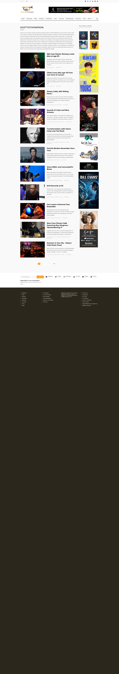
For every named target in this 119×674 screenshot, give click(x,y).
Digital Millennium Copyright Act (89, 303)
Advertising (85, 294)
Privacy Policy (85, 301)
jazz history (57, 236)
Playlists (78, 18)
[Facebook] (85, 1)
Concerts (57, 142)
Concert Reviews (47, 294)
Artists (48, 104)
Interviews (49, 18)
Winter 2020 (58, 104)
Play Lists (45, 301)
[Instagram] (90, 1)
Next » (54, 263)
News (35, 18)
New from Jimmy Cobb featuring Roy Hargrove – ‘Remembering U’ (58, 225)
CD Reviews (46, 293)
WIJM (84, 18)
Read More (58, 67)
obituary (52, 67)
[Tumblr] (95, 1)
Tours (23, 303)
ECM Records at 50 (55, 186)
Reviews (41, 18)
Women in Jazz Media (48, 300)
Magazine (29, 18)
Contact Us (85, 293)
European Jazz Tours (51, 159)
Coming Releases (47, 298)
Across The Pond (50, 121)
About (89, 18)
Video (23, 305)
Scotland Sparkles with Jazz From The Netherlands (37, 1)
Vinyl (55, 18)
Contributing (85, 298)
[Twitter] (88, 1)
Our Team (84, 296)
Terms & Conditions (86, 300)
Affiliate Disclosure (86, 305)
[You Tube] (93, 1)
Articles (61, 18)
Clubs (56, 217)
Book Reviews (46, 296)
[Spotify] (97, 1)
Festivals (24, 300)
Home (22, 18)
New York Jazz (58, 121)
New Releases (70, 18)
